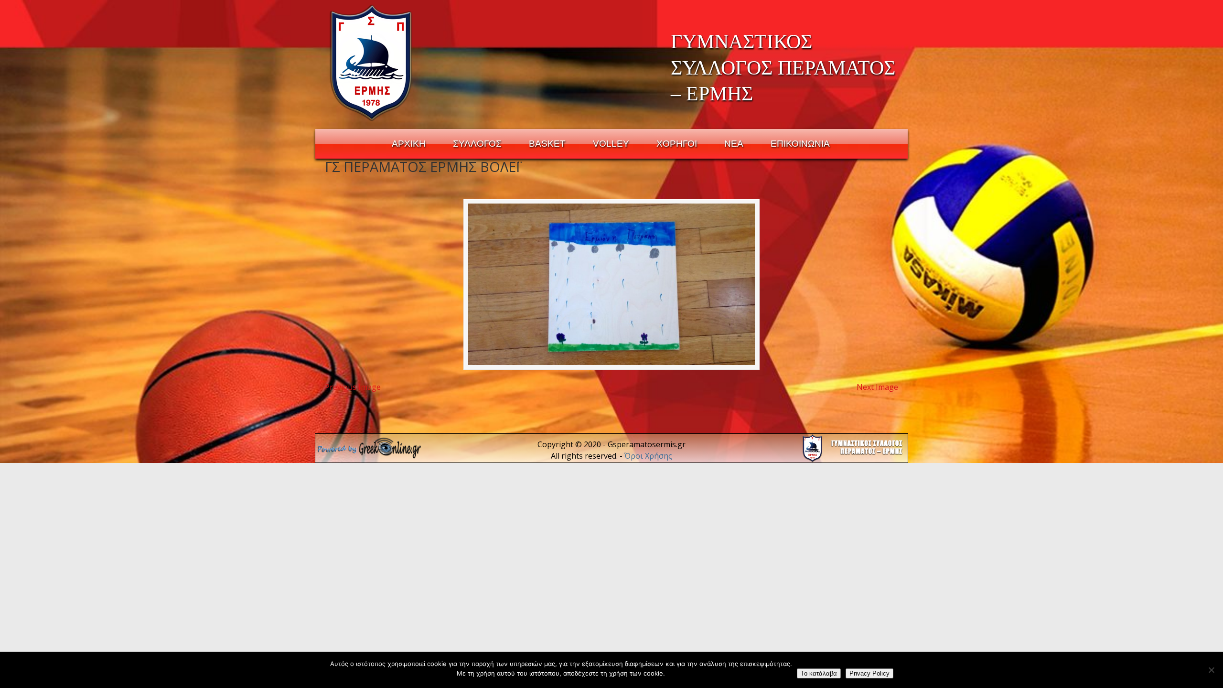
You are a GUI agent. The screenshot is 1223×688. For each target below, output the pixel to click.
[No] (1211, 670)
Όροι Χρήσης (648, 456)
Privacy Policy (869, 673)
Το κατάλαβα (819, 673)
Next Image (877, 387)
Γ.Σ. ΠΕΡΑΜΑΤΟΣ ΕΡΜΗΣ (371, 62)
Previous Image (353, 387)
